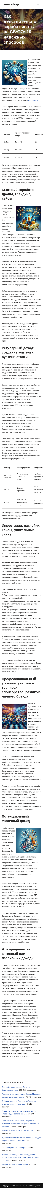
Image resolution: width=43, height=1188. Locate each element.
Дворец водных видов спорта (14, 1147)
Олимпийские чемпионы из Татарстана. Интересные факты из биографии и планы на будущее (20, 1124)
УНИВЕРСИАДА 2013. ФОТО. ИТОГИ (17, 1131)
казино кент (33, 100)
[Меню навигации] (38, 4)
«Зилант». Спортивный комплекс (15, 1164)
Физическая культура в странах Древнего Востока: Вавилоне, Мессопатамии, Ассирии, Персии (20, 1157)
